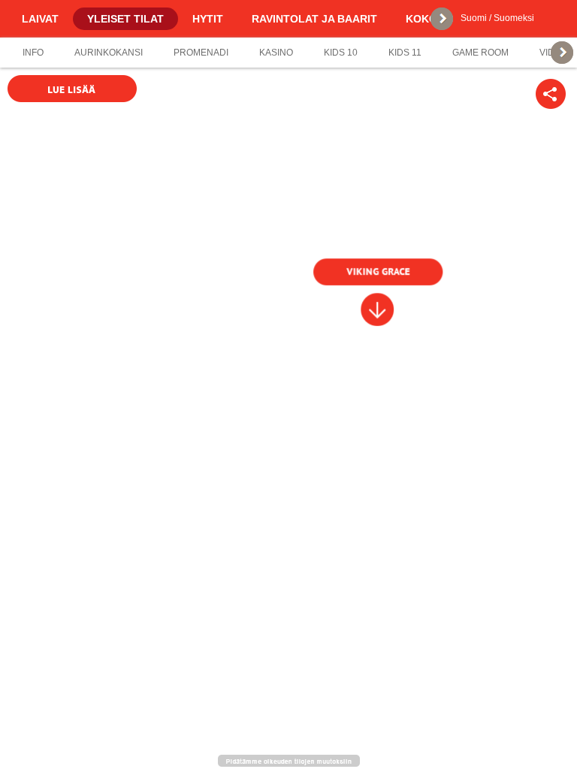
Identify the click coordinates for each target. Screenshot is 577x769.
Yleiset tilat (125, 19)
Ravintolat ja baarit (314, 19)
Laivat (40, 19)
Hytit (207, 19)
